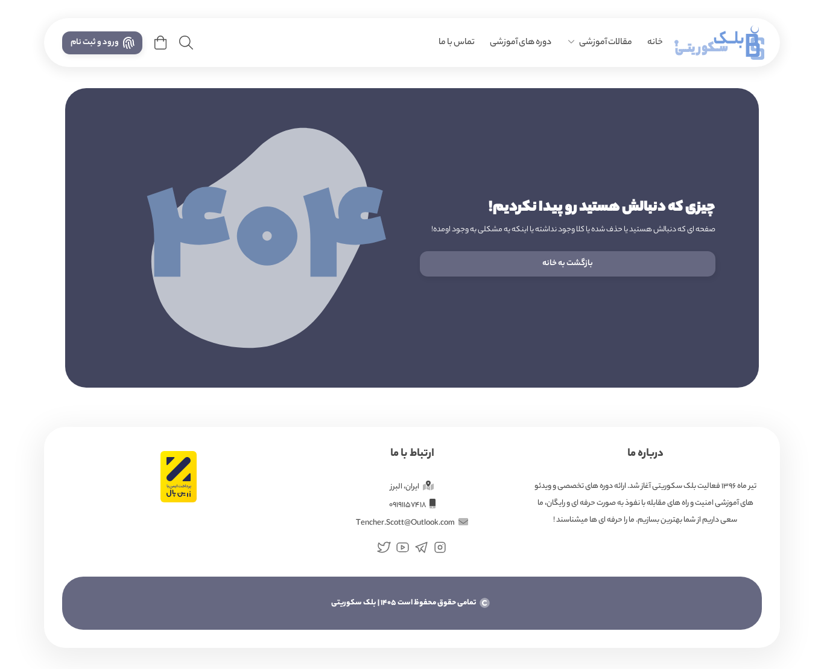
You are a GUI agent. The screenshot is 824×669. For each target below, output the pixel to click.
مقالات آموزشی (605, 43)
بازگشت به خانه (567, 263)
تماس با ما (457, 43)
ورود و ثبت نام (95, 43)
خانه (655, 43)
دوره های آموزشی (520, 43)
